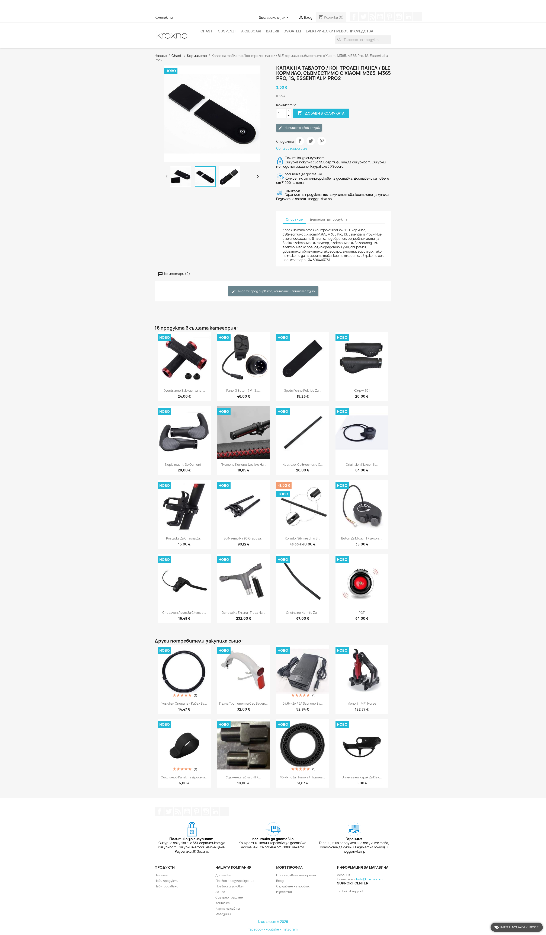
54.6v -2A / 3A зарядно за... (303, 703)
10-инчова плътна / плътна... (302, 777)
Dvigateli (292, 31)
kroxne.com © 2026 (273, 921)
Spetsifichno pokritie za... (302, 390)
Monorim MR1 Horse (361, 703)
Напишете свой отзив (302, 128)
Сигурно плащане (229, 897)
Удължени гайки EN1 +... (243, 777)
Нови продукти (166, 881)
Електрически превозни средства (339, 31)
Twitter (363, 16)
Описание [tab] (294, 219)
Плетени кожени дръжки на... (243, 464)
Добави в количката (320, 113)
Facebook (354, 16)
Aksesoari (251, 31)
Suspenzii (227, 31)
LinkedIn (408, 16)
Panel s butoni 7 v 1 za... (243, 390)
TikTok (417, 16)
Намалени (162, 875)
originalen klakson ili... (362, 464)
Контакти (164, 17)
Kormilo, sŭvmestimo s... (302, 538)
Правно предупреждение (234, 881)
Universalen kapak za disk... (362, 777)
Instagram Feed (399, 16)
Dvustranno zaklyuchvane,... (184, 390)
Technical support (350, 891)
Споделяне (300, 141)
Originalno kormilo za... (302, 613)
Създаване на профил (292, 886)
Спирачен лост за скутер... (184, 613)
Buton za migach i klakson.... (361, 538)
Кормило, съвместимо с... (303, 464)
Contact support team (293, 148)
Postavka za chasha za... (184, 538)
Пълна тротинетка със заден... (243, 703)
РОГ (362, 613)
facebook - (257, 929)
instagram (290, 929)
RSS (372, 16)
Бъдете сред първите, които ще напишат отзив (276, 291)
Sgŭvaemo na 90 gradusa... (243, 538)
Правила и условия (229, 886)
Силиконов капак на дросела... (184, 777)
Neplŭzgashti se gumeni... (184, 464)
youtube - (274, 929)
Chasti (206, 31)
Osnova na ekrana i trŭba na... (243, 613)
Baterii (272, 31)
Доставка (223, 875)
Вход (280, 881)
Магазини (223, 914)
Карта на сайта (227, 908)
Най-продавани (166, 886)
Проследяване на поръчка (296, 875)
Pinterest (389, 16)
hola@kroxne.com (369, 879)
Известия (284, 892)
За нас (220, 892)
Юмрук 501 (362, 390)
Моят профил (289, 867)
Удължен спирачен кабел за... (184, 703)
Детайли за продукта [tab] (328, 219)
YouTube (380, 16)
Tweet (310, 141)
